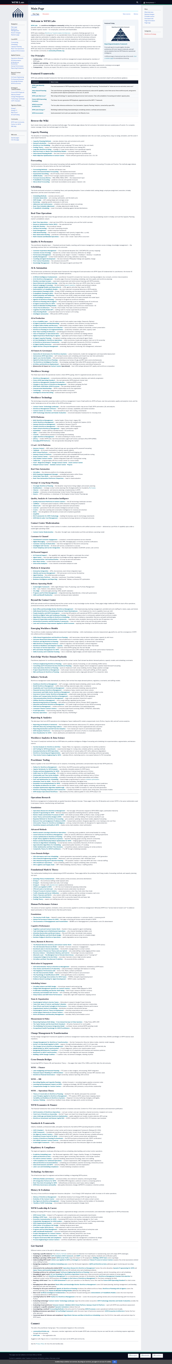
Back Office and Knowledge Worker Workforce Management (53, 609)
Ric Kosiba (92, 488)
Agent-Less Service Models (42, 358)
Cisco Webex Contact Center (42, 458)
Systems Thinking (39, 1100)
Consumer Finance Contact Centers (45, 708)
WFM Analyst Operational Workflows (45, 792)
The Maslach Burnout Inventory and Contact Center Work (52, 945)
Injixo (35, 432)
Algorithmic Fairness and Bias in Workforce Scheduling (51, 617)
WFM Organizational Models (42, 1223)
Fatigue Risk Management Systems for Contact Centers (51, 988)
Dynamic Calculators (62, 1307)
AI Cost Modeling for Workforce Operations (47, 340)
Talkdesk (36, 450)
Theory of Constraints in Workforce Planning (48, 1094)
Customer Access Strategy (42, 253)
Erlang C (36, 881)
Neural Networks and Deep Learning (45, 283)
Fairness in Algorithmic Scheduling (44, 843)
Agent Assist (37, 557)
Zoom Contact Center (75, 462)
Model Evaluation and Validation (43, 295)
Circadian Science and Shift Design (44, 986)
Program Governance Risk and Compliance (47, 1237)
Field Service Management (42, 706)
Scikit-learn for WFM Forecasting (44, 773)
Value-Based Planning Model (42, 153)
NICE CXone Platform (40, 452)
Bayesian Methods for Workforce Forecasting (48, 819)
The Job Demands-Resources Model (45, 947)
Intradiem (36, 472)
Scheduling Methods (39, 196)
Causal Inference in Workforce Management (48, 834)
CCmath (35, 434)
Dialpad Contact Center (41, 465)
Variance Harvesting (39, 228)
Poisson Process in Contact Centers (45, 891)
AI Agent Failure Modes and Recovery (45, 325)
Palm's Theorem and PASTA (42, 895)
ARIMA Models (38, 176)
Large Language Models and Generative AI (47, 287)
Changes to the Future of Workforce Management (49, 384)
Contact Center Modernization (43, 532)
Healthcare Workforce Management (45, 684)
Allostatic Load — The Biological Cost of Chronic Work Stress (53, 955)
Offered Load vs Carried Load (42, 889)
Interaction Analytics (40, 563)
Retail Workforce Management (43, 686)
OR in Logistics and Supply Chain (43, 865)
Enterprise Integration (40, 571)
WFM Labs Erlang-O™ (38, 110)
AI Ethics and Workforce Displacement (46, 364)
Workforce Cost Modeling (41, 145)
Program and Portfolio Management (45, 593)
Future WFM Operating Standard (44, 380)
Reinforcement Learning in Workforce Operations (49, 832)
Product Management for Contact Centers (47, 1233)
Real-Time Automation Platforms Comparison (48, 478)
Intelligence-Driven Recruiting (43, 392)
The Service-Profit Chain (41, 917)
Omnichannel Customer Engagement (45, 539)
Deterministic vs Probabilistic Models (45, 289)
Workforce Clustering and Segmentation (46, 753)
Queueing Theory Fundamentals (43, 879)
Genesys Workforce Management (44, 424)
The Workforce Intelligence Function (45, 362)
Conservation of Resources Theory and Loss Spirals (50, 951)
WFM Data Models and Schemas (43, 1179)
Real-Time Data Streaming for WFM (45, 1183)
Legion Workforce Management (43, 436)
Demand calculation (39, 143)
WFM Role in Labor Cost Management (45, 518)
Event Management (39, 230)
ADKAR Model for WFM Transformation (46, 1048)
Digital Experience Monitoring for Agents (46, 336)
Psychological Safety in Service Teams (46, 1002)
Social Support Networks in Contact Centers (48, 1012)
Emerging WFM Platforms (41, 441)
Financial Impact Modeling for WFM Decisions (48, 1073)
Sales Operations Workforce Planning (45, 668)
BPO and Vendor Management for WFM (46, 650)
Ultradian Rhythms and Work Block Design (47, 935)
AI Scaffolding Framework (42, 297)
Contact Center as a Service (42, 411)
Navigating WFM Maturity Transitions (45, 1050)
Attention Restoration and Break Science (46, 933)
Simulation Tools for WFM (41, 781)
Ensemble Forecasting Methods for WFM (46, 783)
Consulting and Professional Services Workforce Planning (52, 666)
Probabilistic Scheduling (41, 208)
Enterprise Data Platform (41, 577)
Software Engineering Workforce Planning (47, 664)
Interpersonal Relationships (42, 388)
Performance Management (42, 255)
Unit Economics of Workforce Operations (46, 1112)
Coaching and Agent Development (44, 259)
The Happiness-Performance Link (44, 971)
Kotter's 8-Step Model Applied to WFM (45, 1044)
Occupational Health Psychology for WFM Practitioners (51, 1028)
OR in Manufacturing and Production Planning (48, 860)
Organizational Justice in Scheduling (45, 1008)
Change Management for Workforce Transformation (50, 1042)
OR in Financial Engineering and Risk (45, 858)
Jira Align (36, 591)
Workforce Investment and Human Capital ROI (48, 1118)
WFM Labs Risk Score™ (39, 96)
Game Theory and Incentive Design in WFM (47, 817)
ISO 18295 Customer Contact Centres (45, 1140)
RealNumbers (37, 488)
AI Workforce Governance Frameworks (46, 342)
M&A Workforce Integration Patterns (45, 643)
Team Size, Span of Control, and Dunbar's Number (49, 1004)
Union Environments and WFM (43, 1165)
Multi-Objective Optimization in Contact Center (48, 155)
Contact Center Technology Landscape (46, 406)
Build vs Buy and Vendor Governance (45, 1235)
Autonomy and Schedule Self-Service (45, 992)
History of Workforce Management (44, 1197)
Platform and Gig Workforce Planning (45, 641)
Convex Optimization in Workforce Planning (47, 837)
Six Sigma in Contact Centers (42, 1134)
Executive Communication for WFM (44, 1219)
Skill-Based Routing (39, 232)
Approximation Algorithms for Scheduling (47, 845)
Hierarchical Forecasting (41, 182)
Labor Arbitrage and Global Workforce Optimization (50, 1116)
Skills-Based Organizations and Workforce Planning (50, 637)
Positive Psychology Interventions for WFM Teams (49, 977)
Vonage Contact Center (59, 462)
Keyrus (35, 494)
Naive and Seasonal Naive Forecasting (45, 171)
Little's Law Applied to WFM (42, 887)
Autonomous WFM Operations (43, 356)
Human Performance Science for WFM (45, 919)
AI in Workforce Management (43, 279)
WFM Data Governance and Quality (44, 1185)
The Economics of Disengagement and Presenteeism (50, 921)
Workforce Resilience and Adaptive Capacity (47, 645)
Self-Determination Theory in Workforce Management (51, 966)
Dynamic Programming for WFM (43, 813)
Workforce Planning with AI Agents (45, 301)
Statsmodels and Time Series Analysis (45, 775)
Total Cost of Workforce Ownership (45, 1114)
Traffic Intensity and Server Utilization (46, 893)
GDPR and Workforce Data (42, 1156)
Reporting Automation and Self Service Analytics (49, 729)
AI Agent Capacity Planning (42, 338)
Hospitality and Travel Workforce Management (48, 688)
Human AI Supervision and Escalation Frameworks (50, 619)
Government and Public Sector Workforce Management (51, 692)
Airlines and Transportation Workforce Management (50, 696)
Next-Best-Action (39, 561)
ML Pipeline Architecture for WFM (44, 785)
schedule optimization (92, 779)
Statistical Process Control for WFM (45, 1136)
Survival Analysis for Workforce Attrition (46, 747)
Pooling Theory (38, 147)
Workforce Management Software (44, 408)
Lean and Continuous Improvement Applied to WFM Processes (53, 623)
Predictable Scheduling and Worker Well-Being (48, 990)
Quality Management (40, 257)
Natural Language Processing (43, 285)
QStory (35, 439)
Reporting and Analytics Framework (115, 44)
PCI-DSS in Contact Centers (42, 1158)
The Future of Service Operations (44, 647)
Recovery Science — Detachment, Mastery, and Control (51, 953)
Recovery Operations (40, 712)
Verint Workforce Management (43, 422)
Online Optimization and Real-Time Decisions (48, 847)
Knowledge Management (41, 263)
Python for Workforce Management (45, 767)
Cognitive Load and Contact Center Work (46, 929)
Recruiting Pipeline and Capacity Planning (47, 1082)
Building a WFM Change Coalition (44, 1054)
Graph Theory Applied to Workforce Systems (48, 838)
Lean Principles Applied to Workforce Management (50, 1096)
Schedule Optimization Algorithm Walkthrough (48, 787)
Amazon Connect (38, 448)
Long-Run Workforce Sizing (42, 149)
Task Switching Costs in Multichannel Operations (49, 931)
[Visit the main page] (18, 13)
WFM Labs (18, 2)
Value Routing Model (40, 312)
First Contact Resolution (41, 261)
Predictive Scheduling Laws (42, 1154)
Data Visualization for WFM (42, 733)
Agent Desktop (38, 575)
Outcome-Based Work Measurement (45, 639)
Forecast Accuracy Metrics (42, 178)
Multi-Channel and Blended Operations (46, 236)
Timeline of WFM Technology (42, 1203)
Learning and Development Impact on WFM (47, 1084)
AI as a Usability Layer (40, 321)
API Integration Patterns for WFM (44, 1181)
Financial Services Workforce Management (47, 690)
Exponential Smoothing (41, 174)
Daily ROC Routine (39, 226)
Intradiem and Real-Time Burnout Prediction (48, 959)
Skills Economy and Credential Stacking (46, 652)
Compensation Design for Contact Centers (47, 1086)
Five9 (35, 462)
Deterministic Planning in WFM (43, 291)
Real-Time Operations (40, 222)
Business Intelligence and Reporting (45, 579)
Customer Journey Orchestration (44, 544)
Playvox (69, 465)
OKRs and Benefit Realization (42, 595)
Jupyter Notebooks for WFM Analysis (45, 769)
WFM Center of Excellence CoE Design (45, 1225)
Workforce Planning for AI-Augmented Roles (48, 329)
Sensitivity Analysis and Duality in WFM (46, 825)
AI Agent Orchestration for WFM (44, 303)
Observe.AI (36, 506)
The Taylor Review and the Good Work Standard (49, 1024)
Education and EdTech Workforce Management (48, 704)
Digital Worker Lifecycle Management (45, 346)
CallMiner (36, 503)
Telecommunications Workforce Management (48, 698)
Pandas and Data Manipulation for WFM (46, 771)
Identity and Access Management (44, 573)
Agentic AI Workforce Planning (43, 299)
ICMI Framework (38, 1132)
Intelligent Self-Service (41, 546)
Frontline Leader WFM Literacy (43, 1227)
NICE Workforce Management (43, 420)
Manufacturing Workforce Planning (44, 702)
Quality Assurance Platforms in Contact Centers (49, 501)
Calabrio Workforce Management (44, 426)
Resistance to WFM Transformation (45, 1052)
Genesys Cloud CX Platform (42, 454)
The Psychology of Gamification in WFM (46, 975)
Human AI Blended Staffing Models (44, 305)
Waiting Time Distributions (42, 897)
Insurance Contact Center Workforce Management (50, 694)
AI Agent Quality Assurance (42, 344)
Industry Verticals (61, 1254)
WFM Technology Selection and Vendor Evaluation (49, 413)
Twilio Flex (36, 460)
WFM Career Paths (39, 1215)
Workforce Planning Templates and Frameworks (49, 789)
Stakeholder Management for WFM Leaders (47, 1221)
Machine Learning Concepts (42, 281)
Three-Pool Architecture (41, 308)
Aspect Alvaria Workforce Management (46, 428)
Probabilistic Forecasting (41, 180)
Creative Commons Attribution (35, 1358)
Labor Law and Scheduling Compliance (45, 1167)
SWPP (78, 1256)
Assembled (36, 430)
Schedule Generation (40, 198)
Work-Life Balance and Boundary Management (48, 1014)
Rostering (36, 202)
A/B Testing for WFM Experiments (44, 749)
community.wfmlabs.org (56, 51)
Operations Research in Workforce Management (49, 811)
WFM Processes (54, 386)
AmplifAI (36, 514)
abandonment (54, 885)
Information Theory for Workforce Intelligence (49, 823)
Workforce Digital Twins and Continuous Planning (49, 615)
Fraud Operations (39, 710)
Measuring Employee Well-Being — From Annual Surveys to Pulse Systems (57, 1022)
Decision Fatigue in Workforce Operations (47, 937)
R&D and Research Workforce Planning (46, 672)
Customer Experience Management (44, 250)
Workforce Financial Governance (44, 1075)
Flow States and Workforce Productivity (46, 969)
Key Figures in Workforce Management (46, 1201)
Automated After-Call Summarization (45, 559)
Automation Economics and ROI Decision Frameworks (51, 621)
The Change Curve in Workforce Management (48, 1046)
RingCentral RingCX (44, 462)
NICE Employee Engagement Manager (45, 474)
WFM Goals (36, 386)
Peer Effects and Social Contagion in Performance (49, 1006)
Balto (35, 512)
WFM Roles (44, 386)
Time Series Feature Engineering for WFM (47, 755)
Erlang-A (36, 885)
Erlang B (36, 883)
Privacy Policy (40, 1344)
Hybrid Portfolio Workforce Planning (45, 360)
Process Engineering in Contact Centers (46, 1240)
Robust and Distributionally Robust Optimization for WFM (52, 841)
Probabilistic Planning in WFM (43, 293)
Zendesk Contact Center (58, 465)
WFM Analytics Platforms (41, 731)
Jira (34, 589)
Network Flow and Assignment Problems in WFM (49, 821)
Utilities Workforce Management (44, 700)
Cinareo (35, 490)
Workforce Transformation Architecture (57, 33)
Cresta (35, 510)
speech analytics (70, 285)
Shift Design (37, 200)
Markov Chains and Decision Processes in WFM (48, 815)
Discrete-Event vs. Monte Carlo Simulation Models (49, 151)
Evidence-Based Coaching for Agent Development (49, 979)
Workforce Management (41, 378)
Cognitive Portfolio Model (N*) (43, 310)
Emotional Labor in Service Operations (45, 949)
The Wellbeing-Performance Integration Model (48, 1026)
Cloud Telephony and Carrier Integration (46, 548)
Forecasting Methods (40, 169)
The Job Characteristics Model (43, 973)
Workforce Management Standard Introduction (49, 382)
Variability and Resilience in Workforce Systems (49, 1098)
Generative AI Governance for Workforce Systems (50, 354)
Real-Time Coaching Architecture (44, 331)
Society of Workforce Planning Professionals (48, 1138)
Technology (37, 390)
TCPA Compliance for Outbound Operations (47, 1160)
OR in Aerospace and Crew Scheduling (45, 856)
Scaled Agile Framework (41, 587)
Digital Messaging (39, 541)
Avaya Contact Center (40, 456)
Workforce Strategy (150, 34)
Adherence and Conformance (42, 204)
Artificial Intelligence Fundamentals (45, 277)
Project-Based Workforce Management (46, 670)
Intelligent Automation (40, 314)
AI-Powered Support (40, 555)
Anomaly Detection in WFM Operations (45, 751)
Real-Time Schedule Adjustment (43, 206)
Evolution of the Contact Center (43, 1199)
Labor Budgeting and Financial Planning (46, 1070)
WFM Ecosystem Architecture (37, 105)
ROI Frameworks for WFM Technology (45, 516)
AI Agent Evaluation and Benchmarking (46, 323)
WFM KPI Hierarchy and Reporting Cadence (47, 726)
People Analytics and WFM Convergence (46, 613)
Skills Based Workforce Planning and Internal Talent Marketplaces (55, 611)
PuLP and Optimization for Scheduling (45, 779)
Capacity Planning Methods (42, 141)
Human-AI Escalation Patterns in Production (48, 327)
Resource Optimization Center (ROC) (45, 224)
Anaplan (36, 492)
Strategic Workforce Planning (43, 486)
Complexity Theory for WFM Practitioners (47, 849)
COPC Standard (38, 1130)
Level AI (36, 508)
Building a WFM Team (40, 1217)
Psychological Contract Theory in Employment (48, 1010)
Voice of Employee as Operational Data (46, 333)
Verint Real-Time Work (40, 476)
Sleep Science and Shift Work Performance (47, 994)
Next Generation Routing (41, 234)
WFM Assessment (37, 113)
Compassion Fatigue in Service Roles (45, 957)
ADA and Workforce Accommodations (45, 1163)
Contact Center (56, 366)
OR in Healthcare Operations (42, 862)
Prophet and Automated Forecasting (45, 777)
